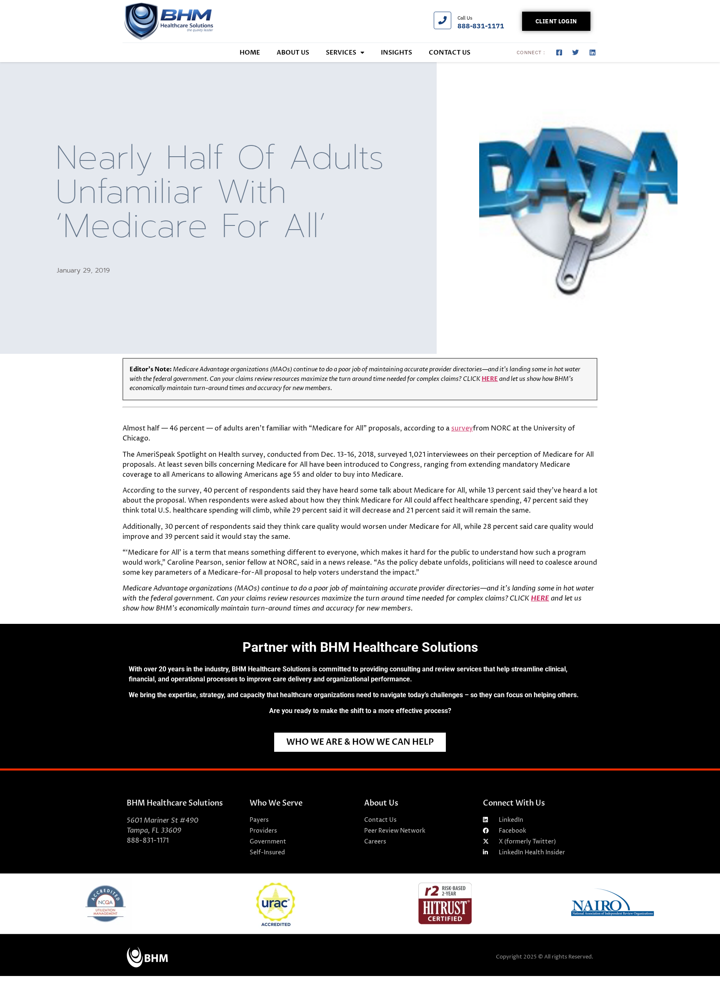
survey (462, 428)
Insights (396, 52)
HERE (490, 379)
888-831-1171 (481, 26)
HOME (250, 52)
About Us (293, 52)
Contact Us (449, 52)
